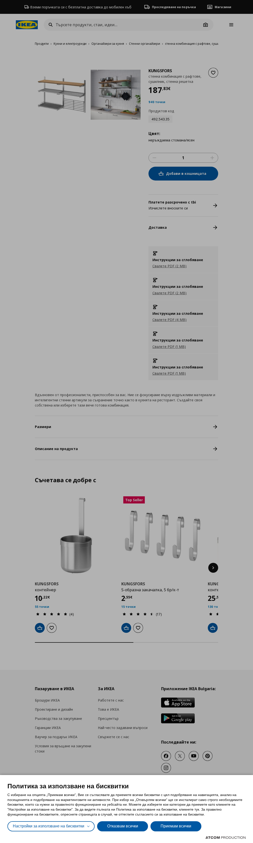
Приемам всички (176, 826)
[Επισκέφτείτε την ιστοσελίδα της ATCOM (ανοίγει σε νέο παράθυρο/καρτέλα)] (226, 837)
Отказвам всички (122, 826)
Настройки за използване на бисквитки (48, 826)
